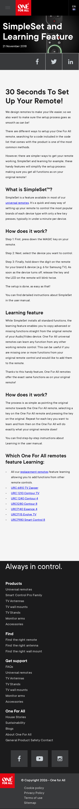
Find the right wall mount (24, 651)
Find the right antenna (22, 646)
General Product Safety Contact (29, 740)
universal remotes (17, 203)
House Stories (16, 717)
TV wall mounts (17, 607)
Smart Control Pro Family (24, 595)
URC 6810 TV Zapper (24, 488)
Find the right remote (21, 640)
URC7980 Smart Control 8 (28, 520)
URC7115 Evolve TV (23, 514)
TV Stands (13, 613)
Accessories (14, 624)
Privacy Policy (34, 793)
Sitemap (30, 803)
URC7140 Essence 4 (24, 509)
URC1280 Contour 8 (24, 504)
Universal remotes (19, 590)
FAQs (9, 667)
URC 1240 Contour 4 (24, 498)
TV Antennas (15, 601)
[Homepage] (23, 8)
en (75, 9)
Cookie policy (34, 788)
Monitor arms (15, 619)
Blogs (10, 729)
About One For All (18, 735)
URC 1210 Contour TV (25, 493)
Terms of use (33, 798)
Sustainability (15, 723)
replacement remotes (34, 472)
